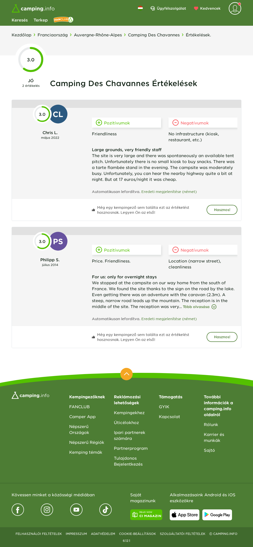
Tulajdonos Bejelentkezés (128, 460)
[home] (30, 394)
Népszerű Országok (79, 429)
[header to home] (33, 8)
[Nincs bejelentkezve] (235, 8)
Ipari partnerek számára (129, 435)
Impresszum (76, 534)
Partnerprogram (131, 448)
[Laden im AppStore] (184, 514)
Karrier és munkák (214, 437)
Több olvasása (196, 307)
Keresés (20, 19)
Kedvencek (210, 8)
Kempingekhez (129, 412)
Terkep (41, 19)
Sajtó (209, 450)
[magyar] (140, 8)
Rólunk (211, 424)
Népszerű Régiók (86, 442)
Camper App (82, 416)
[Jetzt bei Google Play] (217, 514)
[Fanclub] (63, 20)
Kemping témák (85, 452)
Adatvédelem (103, 534)
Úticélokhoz (126, 422)
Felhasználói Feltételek (39, 534)
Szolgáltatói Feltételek (182, 534)
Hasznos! (222, 210)
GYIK (164, 406)
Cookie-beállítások (137, 534)
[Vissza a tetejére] (126, 374)
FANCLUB (79, 406)
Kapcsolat (169, 416)
